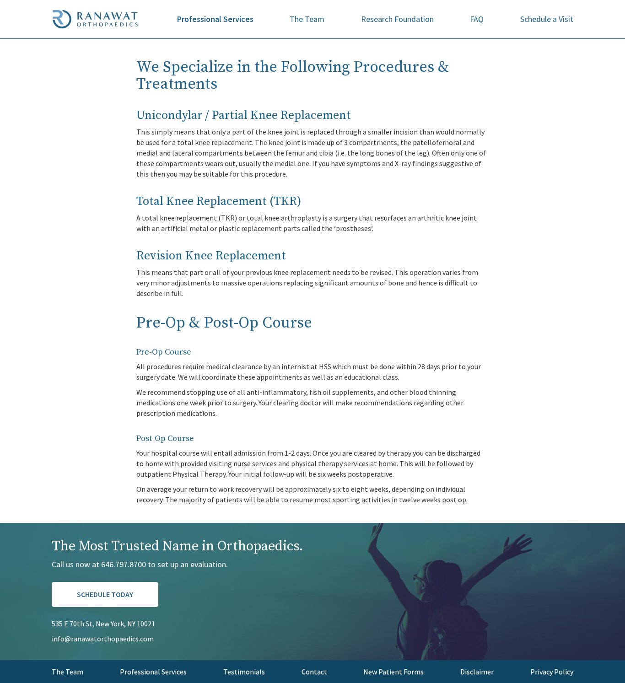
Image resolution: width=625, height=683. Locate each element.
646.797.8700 (123, 564)
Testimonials (244, 671)
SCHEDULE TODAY (105, 594)
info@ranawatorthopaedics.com (103, 638)
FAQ (477, 19)
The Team (307, 19)
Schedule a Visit (546, 19)
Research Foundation (397, 19)
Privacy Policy (551, 671)
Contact (314, 671)
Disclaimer (477, 671)
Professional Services (215, 19)
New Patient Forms (393, 671)
